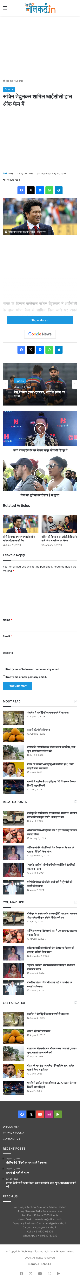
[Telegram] (59, 190)
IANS (10, 173)
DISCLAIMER (11, 1126)
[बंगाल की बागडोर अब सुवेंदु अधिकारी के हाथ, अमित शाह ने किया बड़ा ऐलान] (13, 769)
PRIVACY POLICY (14, 1132)
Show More (39, 320)
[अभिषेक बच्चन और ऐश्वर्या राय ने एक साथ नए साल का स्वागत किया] (13, 835)
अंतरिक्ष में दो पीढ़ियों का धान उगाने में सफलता (48, 712)
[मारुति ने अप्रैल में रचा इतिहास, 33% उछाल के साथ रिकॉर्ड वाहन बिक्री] (13, 786)
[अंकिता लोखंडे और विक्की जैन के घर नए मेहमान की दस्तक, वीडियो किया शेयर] (13, 853)
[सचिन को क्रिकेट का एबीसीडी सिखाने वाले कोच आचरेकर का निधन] (59, 524)
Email (7, 636)
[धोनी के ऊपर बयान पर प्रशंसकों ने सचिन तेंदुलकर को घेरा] (20, 524)
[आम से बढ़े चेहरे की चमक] (13, 735)
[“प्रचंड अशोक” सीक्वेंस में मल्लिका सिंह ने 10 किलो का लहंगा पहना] (13, 870)
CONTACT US (11, 1138)
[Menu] (5, 9)
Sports (19, 80)
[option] (40, 384)
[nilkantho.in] (40, 8)
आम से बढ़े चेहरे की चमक (38, 729)
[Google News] (40, 334)
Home (9, 80)
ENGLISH (46, 1263)
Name (7, 619)
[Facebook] (21, 190)
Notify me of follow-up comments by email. (33, 669)
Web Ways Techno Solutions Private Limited (48, 1251)
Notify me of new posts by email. (26, 676)
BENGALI (33, 1263)
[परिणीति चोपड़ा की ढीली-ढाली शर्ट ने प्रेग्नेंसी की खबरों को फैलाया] (13, 887)
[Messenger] (40, 190)
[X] (31, 190)
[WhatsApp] (49, 190)
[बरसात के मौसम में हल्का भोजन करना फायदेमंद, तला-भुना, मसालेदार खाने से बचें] (13, 752)
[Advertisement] (40, 47)
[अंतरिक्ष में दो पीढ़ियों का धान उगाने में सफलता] (13, 718)
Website (8, 652)
